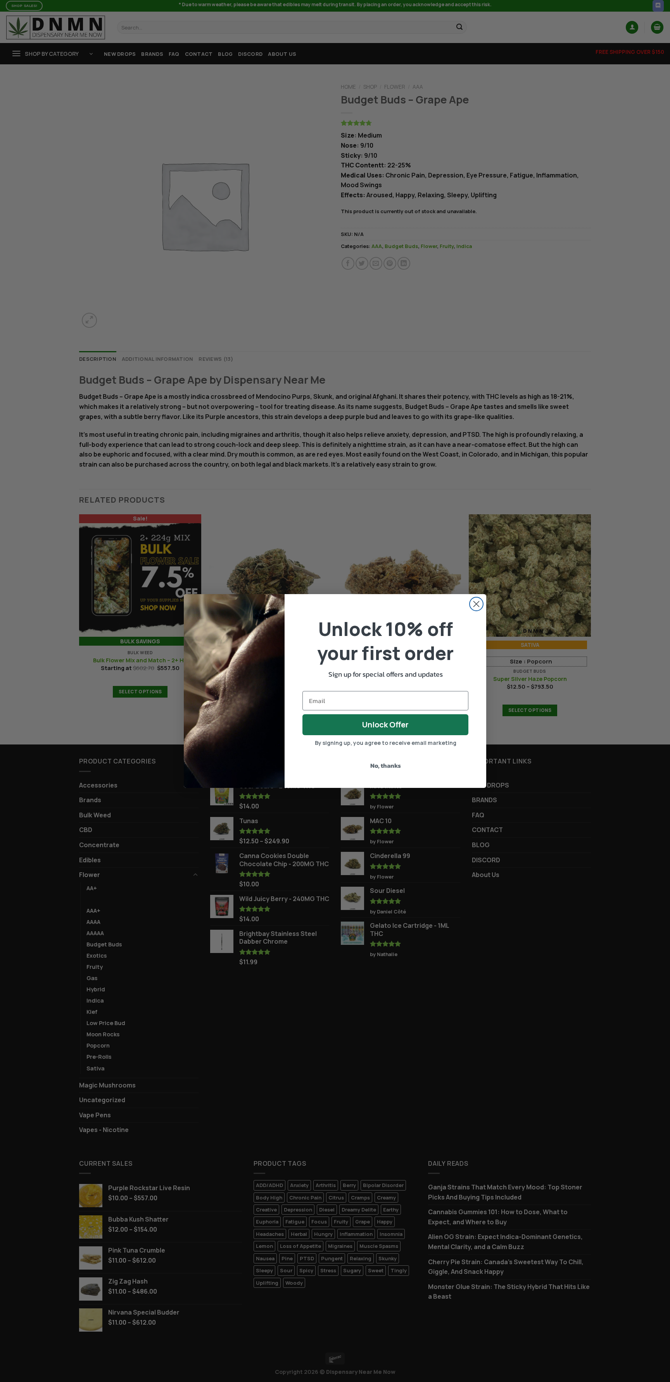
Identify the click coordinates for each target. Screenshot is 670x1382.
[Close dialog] (476, 604)
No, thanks (385, 765)
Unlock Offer (385, 724)
